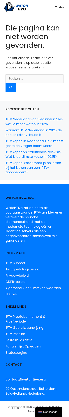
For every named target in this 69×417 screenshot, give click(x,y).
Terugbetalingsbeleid (22, 269)
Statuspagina (16, 352)
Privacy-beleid (17, 275)
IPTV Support (15, 263)
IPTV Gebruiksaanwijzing (24, 327)
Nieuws (11, 294)
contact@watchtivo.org (26, 379)
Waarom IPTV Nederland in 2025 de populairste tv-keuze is (34, 132)
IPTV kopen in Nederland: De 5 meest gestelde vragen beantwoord (34, 143)
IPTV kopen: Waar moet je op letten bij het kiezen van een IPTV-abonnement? (33, 167)
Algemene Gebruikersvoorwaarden (33, 288)
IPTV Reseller (15, 334)
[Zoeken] (11, 87)
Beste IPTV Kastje (19, 340)
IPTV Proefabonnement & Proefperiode (25, 319)
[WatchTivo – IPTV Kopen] (16, 7)
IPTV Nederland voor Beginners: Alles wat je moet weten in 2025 (34, 121)
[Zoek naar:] (34, 79)
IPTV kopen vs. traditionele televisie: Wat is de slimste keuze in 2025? (33, 154)
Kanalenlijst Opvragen (23, 346)
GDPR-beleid (16, 282)
